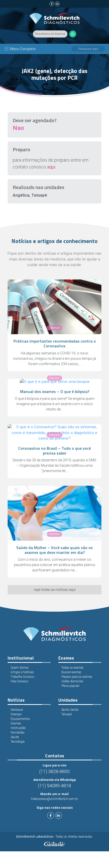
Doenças (16, 714)
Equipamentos (20, 719)
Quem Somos (20, 667)
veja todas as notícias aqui (55, 590)
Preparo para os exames (76, 677)
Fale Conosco (19, 681)
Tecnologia (18, 741)
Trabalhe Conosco (22, 677)
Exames (16, 723)
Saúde (15, 737)
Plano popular (70, 686)
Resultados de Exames (50, 33)
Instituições (18, 728)
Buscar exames (71, 672)
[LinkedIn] (57, 4)
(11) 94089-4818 (54, 785)
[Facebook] (51, 4)
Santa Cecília (69, 709)
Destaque (17, 709)
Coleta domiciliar (72, 681)
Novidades (18, 732)
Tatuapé (66, 714)
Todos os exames (72, 667)
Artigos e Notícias (22, 672)
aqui (51, 167)
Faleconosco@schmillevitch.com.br (54, 799)
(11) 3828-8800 (54, 771)
